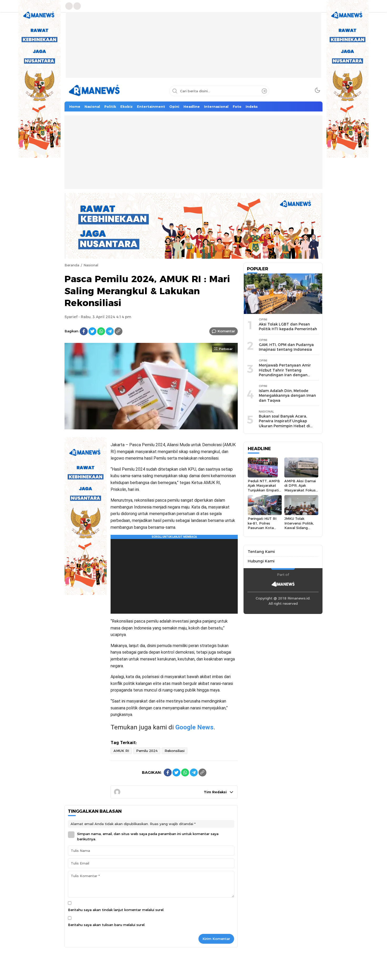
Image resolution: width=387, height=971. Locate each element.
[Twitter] (92, 331)
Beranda (71, 265)
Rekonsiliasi (175, 751)
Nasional (90, 265)
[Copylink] (118, 331)
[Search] (264, 91)
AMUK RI (121, 751)
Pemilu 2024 (146, 751)
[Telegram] (110, 331)
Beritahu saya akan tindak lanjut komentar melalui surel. (116, 910)
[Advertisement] (193, 49)
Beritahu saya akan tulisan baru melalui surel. (106, 925)
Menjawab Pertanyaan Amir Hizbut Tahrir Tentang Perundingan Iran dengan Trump (285, 372)
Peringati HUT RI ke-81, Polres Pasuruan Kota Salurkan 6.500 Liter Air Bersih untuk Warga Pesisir (264, 529)
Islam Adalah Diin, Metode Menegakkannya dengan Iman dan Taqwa (287, 396)
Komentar (226, 331)
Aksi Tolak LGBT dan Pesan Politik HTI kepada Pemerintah (288, 326)
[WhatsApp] (101, 331)
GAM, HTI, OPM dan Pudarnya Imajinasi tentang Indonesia (286, 347)
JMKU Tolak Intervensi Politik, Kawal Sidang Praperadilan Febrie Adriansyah (301, 527)
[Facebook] (84, 331)
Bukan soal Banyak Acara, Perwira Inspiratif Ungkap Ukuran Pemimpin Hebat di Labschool (284, 423)
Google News (194, 727)
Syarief (70, 317)
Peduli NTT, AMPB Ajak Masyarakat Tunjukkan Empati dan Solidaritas (264, 488)
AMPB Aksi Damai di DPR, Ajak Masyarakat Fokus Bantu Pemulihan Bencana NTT (300, 490)
